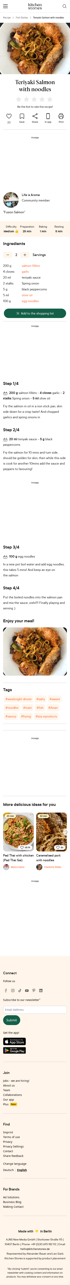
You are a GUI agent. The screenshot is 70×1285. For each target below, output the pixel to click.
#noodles (11, 707)
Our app (8, 1099)
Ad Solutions (11, 1197)
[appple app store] (35, 1042)
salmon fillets (31, 265)
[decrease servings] (7, 255)
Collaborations (12, 1095)
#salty (40, 699)
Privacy (7, 1142)
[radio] (19, 99)
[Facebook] (6, 990)
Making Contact (13, 1206)
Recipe (7, 17)
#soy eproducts (46, 716)
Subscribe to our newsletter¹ (21, 1000)
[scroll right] (66, 832)
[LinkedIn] (41, 990)
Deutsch (8, 1170)
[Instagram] (13, 990)
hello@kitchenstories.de (35, 1249)
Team (6, 1090)
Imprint (8, 1132)
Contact (8, 1151)
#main (27, 707)
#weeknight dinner (18, 699)
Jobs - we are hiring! (16, 1081)
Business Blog (12, 1202)
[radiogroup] (35, 100)
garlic (25, 271)
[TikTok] (20, 990)
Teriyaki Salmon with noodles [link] (48, 17)
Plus (9, 1104)
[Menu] (5, 6)
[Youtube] (27, 990)
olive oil (27, 295)
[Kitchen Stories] (35, 6)
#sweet (55, 699)
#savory (10, 716)
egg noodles (30, 301)
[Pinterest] (34, 990)
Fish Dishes (22, 17)
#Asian (53, 707)
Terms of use (11, 1137)
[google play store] (35, 1051)
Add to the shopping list (37, 313)
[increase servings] (25, 255)
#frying (26, 716)
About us (9, 1085)
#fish (40, 707)
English (22, 1170)
